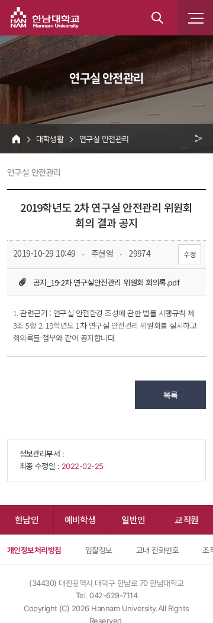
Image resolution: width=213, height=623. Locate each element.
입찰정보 (98, 550)
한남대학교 (45, 17)
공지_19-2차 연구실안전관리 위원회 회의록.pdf (106, 282)
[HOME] (16, 138)
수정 (189, 254)
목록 (170, 395)
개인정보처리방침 (34, 550)
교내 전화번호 (157, 550)
